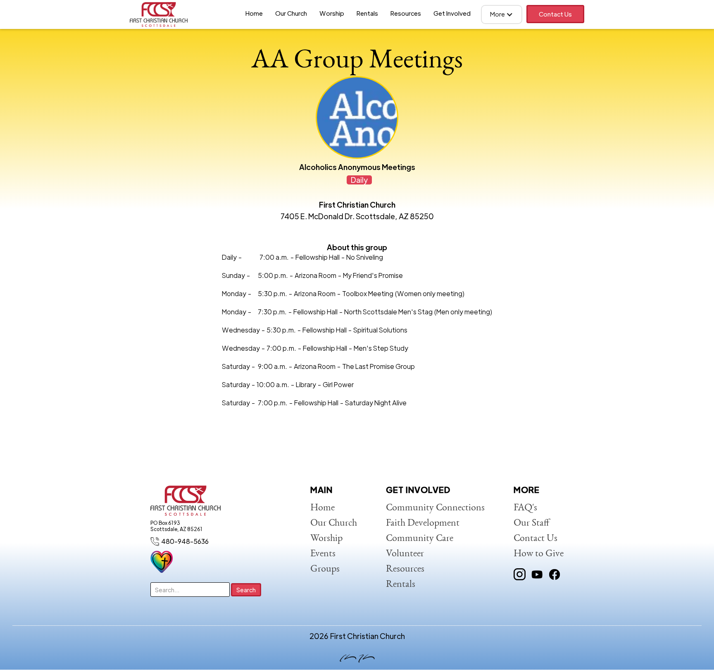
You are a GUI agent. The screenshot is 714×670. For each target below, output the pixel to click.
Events (323, 554)
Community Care (419, 539)
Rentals (367, 13)
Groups (325, 569)
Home (254, 13)
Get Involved (452, 13)
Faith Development (422, 524)
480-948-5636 (185, 541)
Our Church (291, 13)
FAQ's (525, 508)
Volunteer (405, 554)
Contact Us (555, 14)
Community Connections (435, 508)
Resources (405, 13)
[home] (159, 14)
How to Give (539, 554)
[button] (501, 14)
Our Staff (532, 524)
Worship (331, 13)
